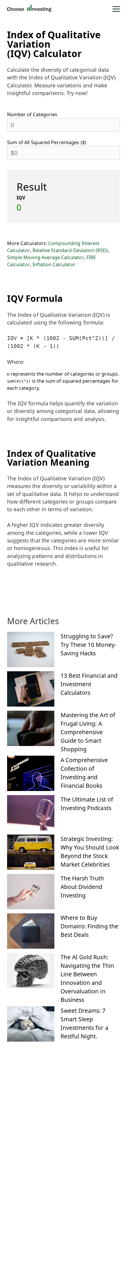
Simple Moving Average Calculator (45, 257)
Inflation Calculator (54, 264)
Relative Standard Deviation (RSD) (70, 250)
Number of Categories (32, 114)
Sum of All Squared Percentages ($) (46, 142)
